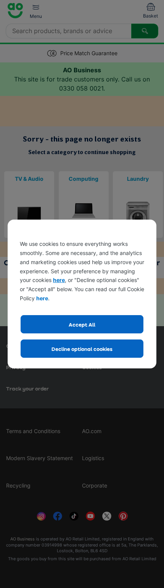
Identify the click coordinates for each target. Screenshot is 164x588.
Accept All (82, 324)
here (59, 280)
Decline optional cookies (82, 349)
